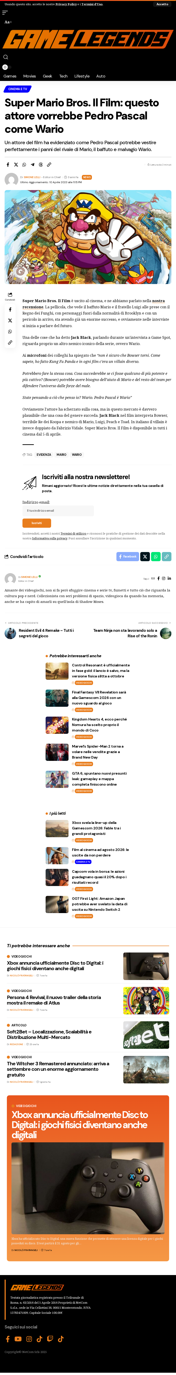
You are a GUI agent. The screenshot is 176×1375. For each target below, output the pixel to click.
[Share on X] (16, 164)
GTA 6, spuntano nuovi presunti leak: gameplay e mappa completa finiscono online (99, 779)
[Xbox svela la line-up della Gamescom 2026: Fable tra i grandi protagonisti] (57, 828)
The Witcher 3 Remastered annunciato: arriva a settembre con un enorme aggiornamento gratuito (58, 1069)
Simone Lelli (32, 177)
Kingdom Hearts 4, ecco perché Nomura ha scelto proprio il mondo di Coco (99, 725)
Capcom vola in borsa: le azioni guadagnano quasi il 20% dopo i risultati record (99, 877)
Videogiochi (84, 682)
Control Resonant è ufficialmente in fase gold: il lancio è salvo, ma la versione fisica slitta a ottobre (101, 671)
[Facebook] (158, 578)
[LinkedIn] (169, 578)
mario (61, 455)
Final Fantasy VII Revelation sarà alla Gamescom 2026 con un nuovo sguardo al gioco (99, 698)
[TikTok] (40, 1339)
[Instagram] (164, 578)
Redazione (16, 1044)
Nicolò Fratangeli (26, 1250)
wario (77, 455)
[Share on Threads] (41, 164)
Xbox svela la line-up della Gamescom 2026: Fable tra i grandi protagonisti (96, 828)
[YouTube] (18, 1339)
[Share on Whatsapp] (24, 164)
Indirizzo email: (36, 502)
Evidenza (44, 455)
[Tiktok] (61, 1339)
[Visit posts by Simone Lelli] (10, 579)
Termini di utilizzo (73, 533)
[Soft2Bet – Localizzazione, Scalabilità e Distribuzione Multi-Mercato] (146, 1035)
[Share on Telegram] (32, 164)
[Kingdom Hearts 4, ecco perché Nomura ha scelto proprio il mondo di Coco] (57, 725)
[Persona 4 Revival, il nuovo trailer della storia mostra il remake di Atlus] (146, 1000)
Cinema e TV (17, 89)
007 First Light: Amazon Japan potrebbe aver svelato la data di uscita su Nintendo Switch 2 (99, 904)
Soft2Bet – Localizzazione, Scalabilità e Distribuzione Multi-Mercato (49, 1034)
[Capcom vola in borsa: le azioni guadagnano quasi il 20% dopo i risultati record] (57, 877)
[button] (162, 4)
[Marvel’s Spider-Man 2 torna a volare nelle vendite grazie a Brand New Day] (57, 752)
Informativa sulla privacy (49, 538)
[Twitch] (50, 1339)
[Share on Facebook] (8, 164)
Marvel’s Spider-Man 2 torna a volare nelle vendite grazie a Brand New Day (98, 752)
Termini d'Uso (92, 4)
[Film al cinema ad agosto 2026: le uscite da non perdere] (57, 855)
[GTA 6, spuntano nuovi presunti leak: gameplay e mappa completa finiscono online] (57, 779)
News (87, 177)
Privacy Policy (66, 4)
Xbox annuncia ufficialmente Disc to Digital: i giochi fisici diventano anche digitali (79, 1124)
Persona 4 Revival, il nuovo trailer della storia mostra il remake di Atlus (54, 1000)
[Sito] (153, 578)
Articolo (19, 1025)
